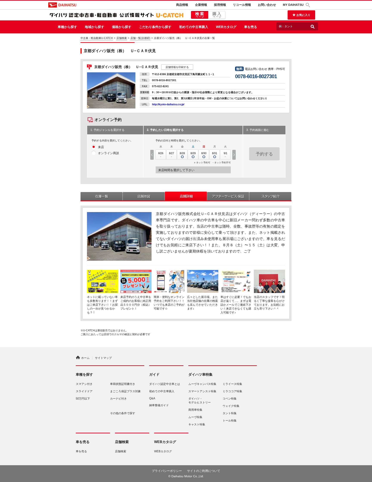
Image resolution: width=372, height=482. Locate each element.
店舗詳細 (186, 196)
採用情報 (220, 4)
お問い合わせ (267, 4)
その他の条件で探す (122, 413)
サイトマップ (103, 358)
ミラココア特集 (232, 391)
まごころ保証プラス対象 (125, 391)
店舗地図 (144, 196)
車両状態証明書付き (122, 384)
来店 (101, 147)
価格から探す (121, 27)
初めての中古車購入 (193, 27)
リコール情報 (242, 4)
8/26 (160, 153)
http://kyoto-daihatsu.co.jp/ (168, 104)
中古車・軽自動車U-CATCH (97, 38)
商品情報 (182, 4)
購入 (217, 15)
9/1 (225, 153)
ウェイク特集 (231, 406)
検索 (200, 15)
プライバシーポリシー (167, 471)
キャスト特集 (196, 424)
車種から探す (67, 27)
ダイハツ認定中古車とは (164, 384)
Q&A (152, 398)
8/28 (182, 153)
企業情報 (201, 4)
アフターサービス (228, 196)
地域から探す (94, 27)
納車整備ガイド (159, 405)
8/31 (214, 153)
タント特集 (230, 413)
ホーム (85, 358)
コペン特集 (230, 398)
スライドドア (84, 391)
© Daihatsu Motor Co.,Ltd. (186, 476)
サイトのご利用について (203, 471)
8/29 (193, 153)
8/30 (203, 153)
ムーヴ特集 (195, 417)
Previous (151, 155)
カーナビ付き (118, 398)
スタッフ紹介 (270, 196)
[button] (308, 5)
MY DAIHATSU (293, 4)
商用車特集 (195, 409)
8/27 (171, 153)
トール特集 (230, 420)
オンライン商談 (108, 153)
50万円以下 (83, 398)
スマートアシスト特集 (202, 391)
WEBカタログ (226, 27)
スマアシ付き (84, 384)
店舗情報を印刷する (177, 67)
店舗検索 (121, 38)
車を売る (250, 27)
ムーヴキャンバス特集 (202, 384)
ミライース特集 (232, 384)
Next (234, 155)
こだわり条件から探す (155, 27)
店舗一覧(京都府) (140, 38)
